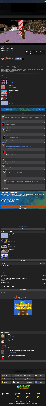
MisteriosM (3, 122)
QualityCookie (4, 128)
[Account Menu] (44, 1)
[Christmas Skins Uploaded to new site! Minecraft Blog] (4, 82)
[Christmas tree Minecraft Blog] (4, 97)
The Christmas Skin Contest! (14, 90)
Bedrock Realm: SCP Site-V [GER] (7, 286)
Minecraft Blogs (22, 226)
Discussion (10, 279)
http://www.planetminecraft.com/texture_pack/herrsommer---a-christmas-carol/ (18, 146)
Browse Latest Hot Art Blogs (23, 361)
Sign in (43, 109)
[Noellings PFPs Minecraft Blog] (4, 341)
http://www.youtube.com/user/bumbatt (8, 67)
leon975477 (7, 57)
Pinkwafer (11, 92)
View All (23, 260)
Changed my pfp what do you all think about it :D (16, 355)
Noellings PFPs (10, 339)
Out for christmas (12, 101)
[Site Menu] (1, 1)
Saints (9, 244)
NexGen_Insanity (12, 82)
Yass (9, 334)
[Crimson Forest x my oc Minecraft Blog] (4, 347)
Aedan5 (10, 357)
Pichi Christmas (11, 85)
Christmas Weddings (11, 233)
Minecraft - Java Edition (4, 279)
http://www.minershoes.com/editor (7, 71)
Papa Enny (11, 336)
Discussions (3, 266)
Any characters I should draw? (6, 274)
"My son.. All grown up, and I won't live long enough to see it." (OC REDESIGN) (21, 350)
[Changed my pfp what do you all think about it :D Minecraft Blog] (4, 357)
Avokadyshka (11, 347)
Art (2, 75)
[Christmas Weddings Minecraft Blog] (4, 235)
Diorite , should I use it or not (6, 282)
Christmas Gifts (11, 239)
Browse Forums (23, 289)
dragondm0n (12, 98)
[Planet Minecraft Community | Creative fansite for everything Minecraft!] (23, 387)
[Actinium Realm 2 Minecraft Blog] (4, 256)
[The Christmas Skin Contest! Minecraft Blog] (4, 92)
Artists (7, 275)
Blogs (3, 46)
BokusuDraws (12, 87)
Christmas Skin (11, 249)
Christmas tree (11, 95)
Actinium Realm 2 (11, 254)
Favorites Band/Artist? (5, 269)
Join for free (23, 206)
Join (39, 109)
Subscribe (18, 58)
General (7, 266)
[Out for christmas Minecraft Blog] (4, 103)
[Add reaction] (7, 120)
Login (26, 208)
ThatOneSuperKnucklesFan (13, 352)
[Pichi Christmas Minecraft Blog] (4, 87)
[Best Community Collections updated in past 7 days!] (23, 314)
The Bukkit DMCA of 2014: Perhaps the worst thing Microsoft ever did (14, 278)
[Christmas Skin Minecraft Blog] (4, 251)
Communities (3, 275)
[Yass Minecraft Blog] (4, 336)
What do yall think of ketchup (6, 265)
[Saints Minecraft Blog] (4, 246)
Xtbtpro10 (11, 103)
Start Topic (43, 263)
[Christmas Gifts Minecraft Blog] (4, 241)
